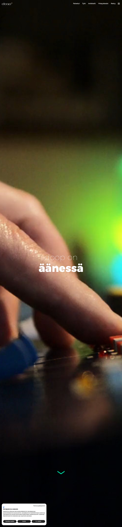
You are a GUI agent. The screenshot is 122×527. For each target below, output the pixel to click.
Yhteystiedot (103, 4)
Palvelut (76, 4)
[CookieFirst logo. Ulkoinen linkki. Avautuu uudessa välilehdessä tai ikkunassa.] (3, 507)
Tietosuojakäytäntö (39, 506)
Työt (84, 4)
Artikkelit (92, 4)
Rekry (113, 4)
